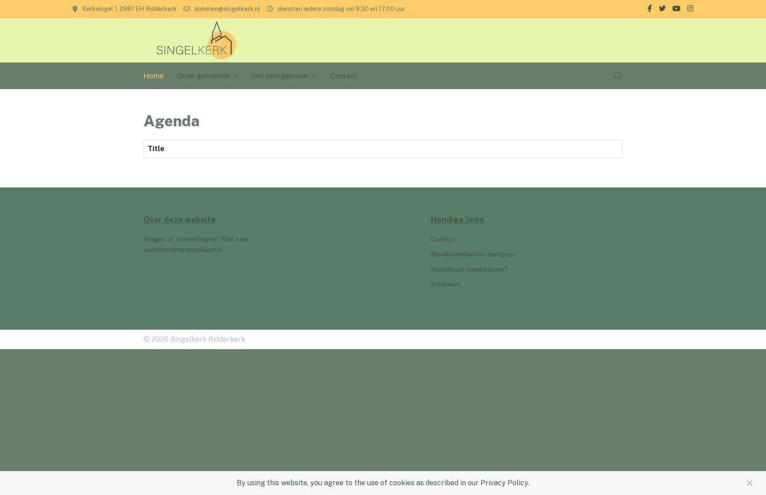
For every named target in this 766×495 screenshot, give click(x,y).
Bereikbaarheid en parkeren (473, 254)
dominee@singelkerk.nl (227, 8)
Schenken (446, 284)
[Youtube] (676, 8)
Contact (343, 75)
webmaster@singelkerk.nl (183, 249)
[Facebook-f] (650, 8)
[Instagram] (690, 8)
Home (154, 75)
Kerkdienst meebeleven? (469, 269)
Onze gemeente (203, 75)
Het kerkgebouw (280, 75)
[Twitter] (662, 8)
